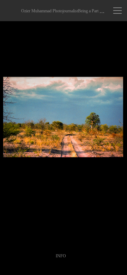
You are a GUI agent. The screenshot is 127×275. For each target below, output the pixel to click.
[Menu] (117, 11)
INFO (61, 256)
